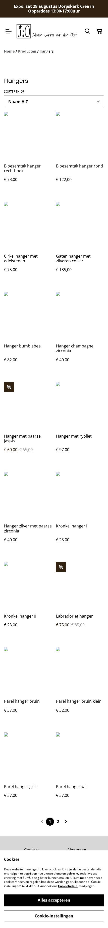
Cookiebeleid (68, 886)
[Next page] (66, 822)
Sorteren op (14, 91)
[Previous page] (42, 822)
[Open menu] (9, 31)
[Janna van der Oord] (47, 31)
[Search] (87, 31)
